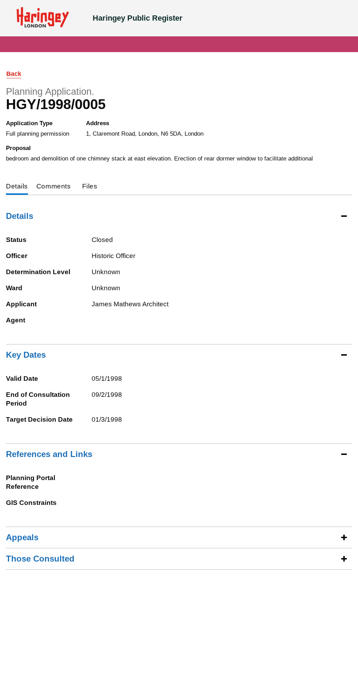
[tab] (17, 187)
